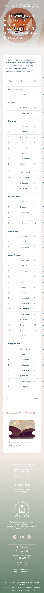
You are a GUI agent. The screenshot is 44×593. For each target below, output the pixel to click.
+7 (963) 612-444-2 (22, 478)
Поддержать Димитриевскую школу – (22, 583)
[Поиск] (16, 6)
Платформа (24, 6)
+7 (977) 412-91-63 (22, 565)
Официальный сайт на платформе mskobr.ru (22, 587)
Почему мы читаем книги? (21, 442)
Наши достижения (9, 44)
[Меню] (6, 6)
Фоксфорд (37, 44)
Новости (20, 44)
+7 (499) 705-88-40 (22, 485)
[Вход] (13, 6)
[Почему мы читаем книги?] (22, 429)
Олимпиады (28, 44)
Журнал (35, 6)
